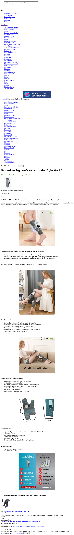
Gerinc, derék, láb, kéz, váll (12, 44)
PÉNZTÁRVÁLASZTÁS (12, 13)
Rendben (26, 533)
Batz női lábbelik (9, 36)
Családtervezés (8, 38)
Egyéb (6, 39)
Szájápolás (7, 83)
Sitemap (3, 525)
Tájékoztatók (8, 15)
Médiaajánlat (40, 526)
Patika (6, 77)
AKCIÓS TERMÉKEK (11, 28)
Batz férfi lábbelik (9, 34)
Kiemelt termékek (9, 29)
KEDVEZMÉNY (9, 18)
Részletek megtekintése (16, 533)
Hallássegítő (7, 51)
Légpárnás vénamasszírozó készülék (16, 512)
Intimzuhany (7, 59)
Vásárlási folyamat (9, 17)
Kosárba (3, 197)
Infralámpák (7, 56)
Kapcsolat (7, 20)
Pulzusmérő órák (9, 80)
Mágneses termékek (13, 47)
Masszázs (7, 69)
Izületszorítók (8, 60)
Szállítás (6, 22)
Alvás (6, 31)
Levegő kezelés (8, 67)
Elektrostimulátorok (10, 41)
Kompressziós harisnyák (11, 62)
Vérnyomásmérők (9, 88)
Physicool (7, 78)
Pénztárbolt (4, 99)
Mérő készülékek (9, 74)
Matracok (7, 70)
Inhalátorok (7, 57)
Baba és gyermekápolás (11, 33)
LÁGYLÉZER (8, 65)
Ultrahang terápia (9, 87)
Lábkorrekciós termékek (11, 64)
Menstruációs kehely (10, 72)
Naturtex (6, 75)
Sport (5, 82)
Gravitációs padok (9, 49)
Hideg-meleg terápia (10, 52)
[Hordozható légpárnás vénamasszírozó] (8, 189)
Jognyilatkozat (24, 526)
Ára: (2, 193)
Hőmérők (7, 54)
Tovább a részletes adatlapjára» (21, 521)
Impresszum (32, 526)
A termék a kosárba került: (8, 530)
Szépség (6, 85)
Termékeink (4, 25)
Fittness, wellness (9, 42)
